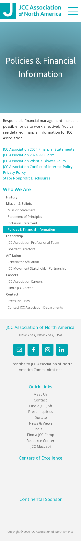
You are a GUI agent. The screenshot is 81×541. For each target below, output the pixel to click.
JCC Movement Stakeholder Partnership (37, 268)
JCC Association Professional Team (33, 242)
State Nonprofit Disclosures (26, 178)
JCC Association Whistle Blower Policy (34, 161)
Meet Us (40, 394)
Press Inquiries (19, 301)
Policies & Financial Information (31, 229)
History (11, 197)
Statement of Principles (25, 216)
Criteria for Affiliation (23, 262)
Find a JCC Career (20, 288)
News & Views (40, 423)
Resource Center (40, 440)
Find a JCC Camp (40, 434)
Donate (40, 417)
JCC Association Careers (25, 281)
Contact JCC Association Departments (35, 307)
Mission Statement (21, 210)
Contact (40, 400)
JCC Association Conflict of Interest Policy (38, 166)
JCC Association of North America (37, 11)
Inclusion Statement (22, 223)
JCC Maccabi (40, 446)
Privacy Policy (14, 172)
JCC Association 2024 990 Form (28, 155)
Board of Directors (21, 249)
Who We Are (17, 189)
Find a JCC (40, 429)
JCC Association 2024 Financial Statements (38, 149)
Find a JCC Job (40, 405)
